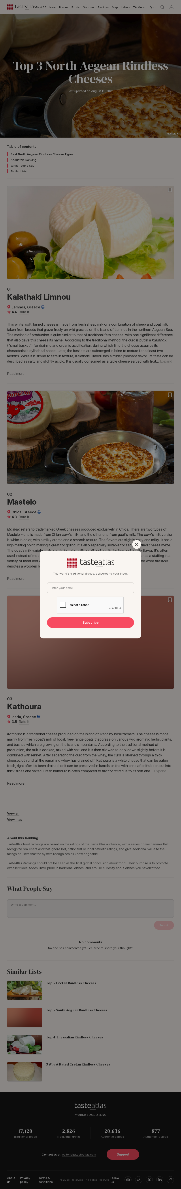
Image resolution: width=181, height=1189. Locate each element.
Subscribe (91, 622)
